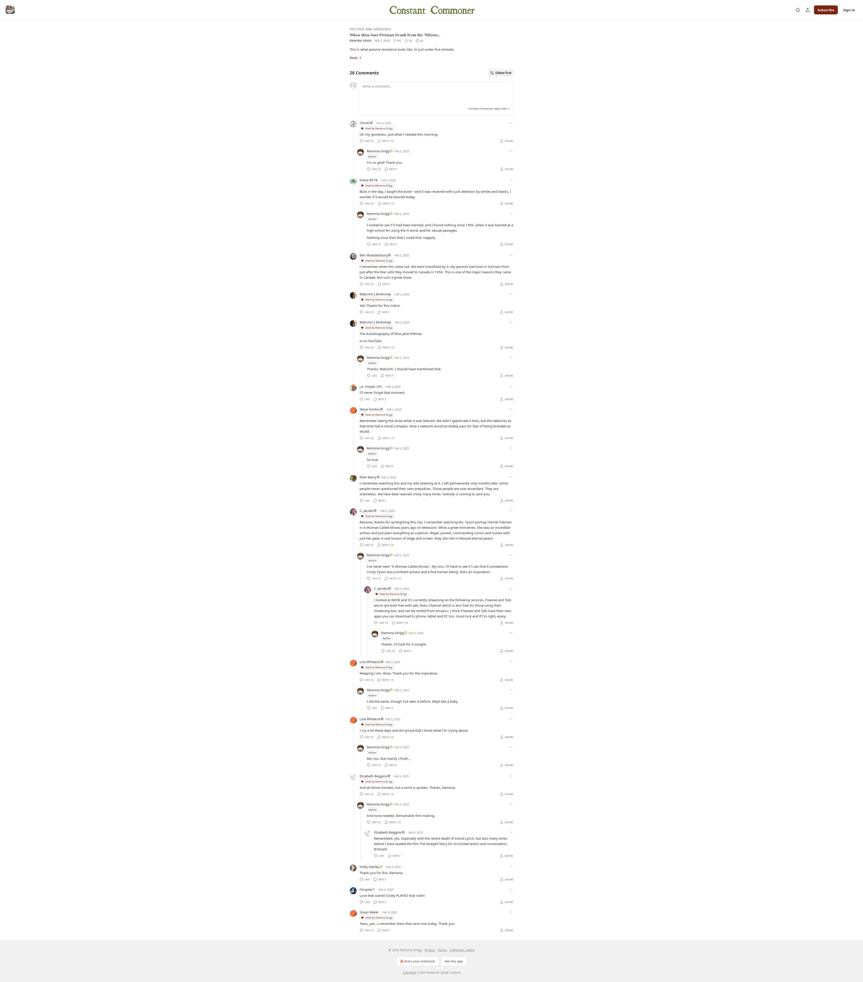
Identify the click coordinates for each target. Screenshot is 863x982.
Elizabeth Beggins (373, 776)
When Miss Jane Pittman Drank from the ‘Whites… (395, 35)
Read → (355, 57)
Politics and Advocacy (370, 29)
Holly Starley (369, 866)
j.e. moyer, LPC (371, 386)
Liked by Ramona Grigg (378, 128)
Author (372, 156)
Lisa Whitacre (370, 661)
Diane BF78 (369, 180)
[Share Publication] (807, 9)
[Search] (797, 9)
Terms (442, 950)
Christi (364, 123)
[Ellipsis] (511, 122)
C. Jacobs (366, 510)
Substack (409, 972)
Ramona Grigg (361, 40)
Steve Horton (370, 409)
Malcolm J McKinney (375, 294)
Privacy (430, 950)
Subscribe (826, 10)
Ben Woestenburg (373, 255)
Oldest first (503, 73)
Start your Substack (419, 961)
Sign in (849, 10)
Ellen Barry (368, 477)
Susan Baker (369, 912)
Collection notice (462, 950)
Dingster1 (367, 889)
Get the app (454, 961)
